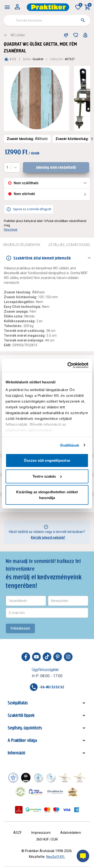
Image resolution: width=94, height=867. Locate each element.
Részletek (10, 229)
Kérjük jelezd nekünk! (48, 537)
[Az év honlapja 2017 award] (80, 777)
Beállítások (69, 445)
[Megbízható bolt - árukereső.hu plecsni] (20, 792)
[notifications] (85, 35)
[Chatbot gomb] (83, 856)
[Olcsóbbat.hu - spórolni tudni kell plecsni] (55, 792)
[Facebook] (25, 656)
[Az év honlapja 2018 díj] (38, 777)
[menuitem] (7, 7)
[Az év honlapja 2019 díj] (51, 777)
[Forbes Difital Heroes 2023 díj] (26, 777)
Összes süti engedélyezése (47, 460)
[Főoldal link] (48, 7)
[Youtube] (36, 656)
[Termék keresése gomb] (83, 20)
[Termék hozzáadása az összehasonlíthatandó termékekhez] (66, 35)
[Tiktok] (47, 656)
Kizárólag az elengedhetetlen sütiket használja (47, 495)
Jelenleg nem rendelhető (56, 167)
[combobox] (47, 20)
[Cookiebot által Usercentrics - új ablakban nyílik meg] (67, 365)
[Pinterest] (57, 656)
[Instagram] (68, 656)
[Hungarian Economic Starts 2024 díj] (13, 777)
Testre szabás (44, 476)
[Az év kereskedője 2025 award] (72, 792)
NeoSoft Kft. (55, 857)
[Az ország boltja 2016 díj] (65, 777)
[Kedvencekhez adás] (76, 35)
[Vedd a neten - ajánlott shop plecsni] (35, 792)
